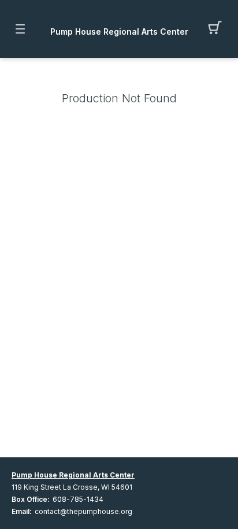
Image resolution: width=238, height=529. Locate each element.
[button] (218, 28)
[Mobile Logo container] (119, 20)
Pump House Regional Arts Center (119, 31)
